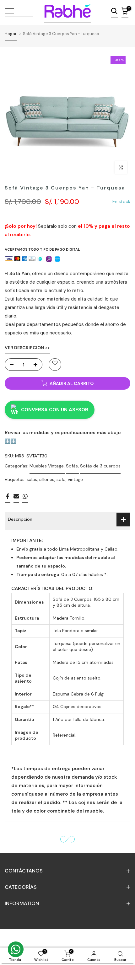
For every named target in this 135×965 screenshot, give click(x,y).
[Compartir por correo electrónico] (16, 498)
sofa (61, 479)
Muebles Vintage (47, 466)
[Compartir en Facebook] (7, 498)
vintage (75, 479)
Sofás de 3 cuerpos (100, 466)
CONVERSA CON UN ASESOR (54, 410)
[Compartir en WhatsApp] (25, 498)
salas (32, 479)
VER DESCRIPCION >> (27, 347)
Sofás (72, 466)
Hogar (11, 33)
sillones (46, 479)
